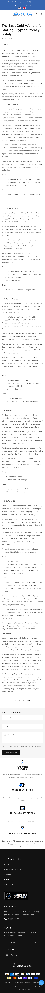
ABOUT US (8, 884)
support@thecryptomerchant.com (21, 915)
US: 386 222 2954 (14, 919)
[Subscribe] (35, 942)
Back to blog (24, 700)
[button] (2, 14)
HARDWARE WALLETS (13, 870)
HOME (6, 865)
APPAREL (8, 874)
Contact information (23, 989)
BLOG (6, 879)
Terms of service (23, 986)
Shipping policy (35, 986)
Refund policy (36, 982)
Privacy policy (11, 986)
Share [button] (6, 45)
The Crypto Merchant (23, 982)
